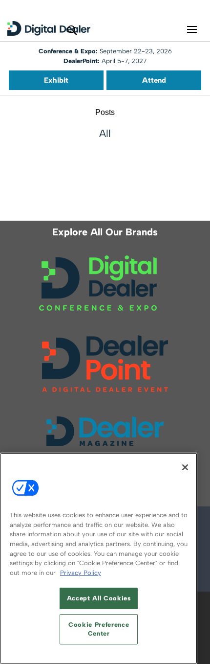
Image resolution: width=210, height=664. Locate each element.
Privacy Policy (80, 572)
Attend (154, 80)
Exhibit (56, 80)
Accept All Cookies (99, 598)
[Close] (185, 467)
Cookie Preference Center (98, 629)
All (105, 133)
